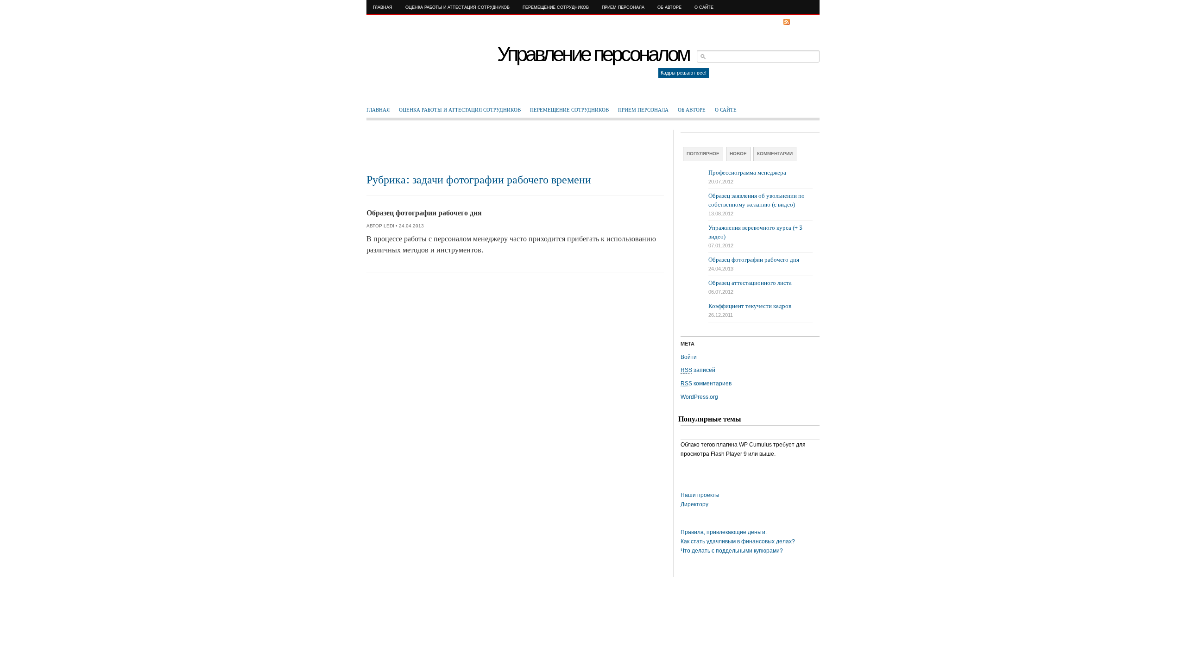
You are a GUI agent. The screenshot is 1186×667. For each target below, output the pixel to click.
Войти (689, 357)
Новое (738, 153)
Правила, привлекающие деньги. (724, 532)
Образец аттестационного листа (750, 283)
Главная (382, 7)
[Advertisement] (515, 150)
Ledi (389, 225)
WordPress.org (699, 397)
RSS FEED (804, 22)
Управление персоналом (593, 54)
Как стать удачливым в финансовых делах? (738, 541)
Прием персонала (623, 7)
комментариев (706, 383)
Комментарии (775, 153)
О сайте (703, 7)
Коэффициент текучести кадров (749, 306)
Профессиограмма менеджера (747, 172)
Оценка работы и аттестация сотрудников (457, 7)
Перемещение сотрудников (556, 7)
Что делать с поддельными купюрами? (732, 550)
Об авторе (669, 7)
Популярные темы (709, 419)
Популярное (703, 153)
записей (698, 370)
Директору (694, 504)
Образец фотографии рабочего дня (424, 213)
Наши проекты (700, 495)
